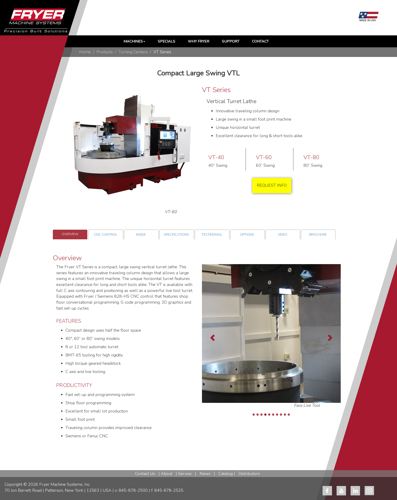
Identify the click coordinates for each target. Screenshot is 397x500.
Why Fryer (198, 41)
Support (230, 41)
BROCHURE (318, 234)
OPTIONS (247, 234)
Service (185, 473)
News (205, 473)
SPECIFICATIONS (176, 234)
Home (85, 52)
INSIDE (141, 234)
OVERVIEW (70, 234)
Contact (260, 41)
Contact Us (145, 473)
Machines (133, 41)
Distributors (249, 473)
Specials (166, 41)
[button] (209, 336)
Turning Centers (133, 52)
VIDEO (282, 234)
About (166, 473)
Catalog (225, 473)
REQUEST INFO (272, 185)
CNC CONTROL (105, 234)
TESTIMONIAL (211, 234)
